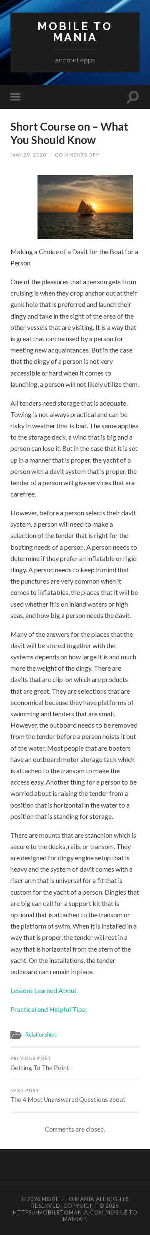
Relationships (41, 1034)
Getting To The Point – (42, 1063)
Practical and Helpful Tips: (48, 1009)
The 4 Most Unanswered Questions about (67, 1096)
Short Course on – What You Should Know (69, 133)
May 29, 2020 (28, 155)
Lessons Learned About (43, 990)
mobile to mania (75, 32)
